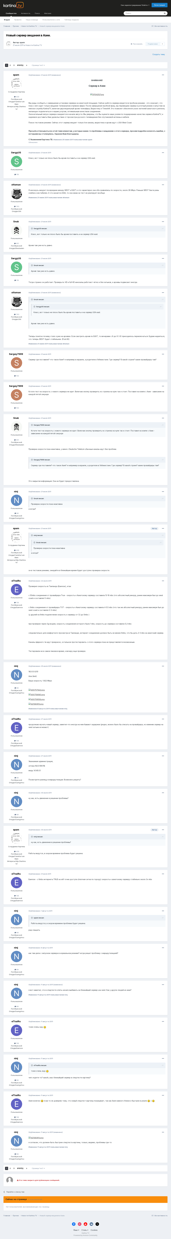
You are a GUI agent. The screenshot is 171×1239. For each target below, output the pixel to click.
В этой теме (154, 13)
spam (22, 42)
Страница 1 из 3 (38, 65)
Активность (25, 13)
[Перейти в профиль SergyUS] (16, 161)
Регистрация (159, 5)
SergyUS (16, 152)
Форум (7, 20)
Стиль (84, 1230)
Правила (17, 20)
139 (17, 603)
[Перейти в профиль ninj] (16, 500)
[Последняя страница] (26, 65)
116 (17, 174)
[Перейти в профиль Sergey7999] (16, 363)
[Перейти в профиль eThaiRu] (16, 589)
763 (17, 206)
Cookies (94, 1230)
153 (17, 376)
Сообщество (11, 13)
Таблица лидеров (71, 20)
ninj (16, 491)
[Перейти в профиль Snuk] (16, 230)
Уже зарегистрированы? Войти (134, 5)
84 (17, 513)
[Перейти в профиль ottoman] (16, 193)
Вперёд (20, 65)
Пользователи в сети (51, 20)
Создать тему (158, 54)
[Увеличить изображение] (97, 94)
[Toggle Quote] (32, 228)
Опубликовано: (40, 75)
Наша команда (32, 20)
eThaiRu (16, 580)
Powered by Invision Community (85, 1235)
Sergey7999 (16, 354)
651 (17, 243)
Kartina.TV (85, 1233)
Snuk (16, 221)
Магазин (47, 13)
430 (17, 97)
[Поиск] (164, 13)
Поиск (37, 13)
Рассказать (137, 44)
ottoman (16, 184)
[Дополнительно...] (162, 74)
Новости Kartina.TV (33, 45)
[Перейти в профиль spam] (9, 44)
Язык (75, 1230)
